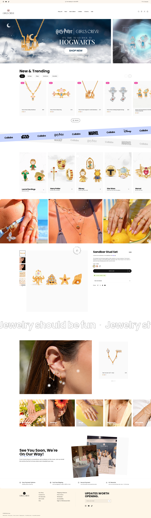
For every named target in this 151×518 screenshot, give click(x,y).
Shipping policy (21, 515)
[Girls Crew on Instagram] (85, 506)
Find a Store (60, 494)
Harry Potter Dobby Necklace (29, 109)
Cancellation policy (28, 515)
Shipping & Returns (62, 492)
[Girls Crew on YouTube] (88, 506)
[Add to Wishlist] (44, 106)
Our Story (41, 492)
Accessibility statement (36, 515)
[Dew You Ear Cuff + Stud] (113, 356)
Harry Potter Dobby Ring (56, 109)
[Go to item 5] (22, 281)
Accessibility (60, 499)
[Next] (123, 58)
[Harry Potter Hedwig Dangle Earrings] (118, 94)
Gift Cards (41, 499)
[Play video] (75, 222)
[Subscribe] (109, 501)
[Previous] (28, 58)
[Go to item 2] (22, 260)
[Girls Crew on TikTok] (91, 506)
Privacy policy (10, 515)
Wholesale (60, 496)
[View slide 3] (115, 381)
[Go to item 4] (22, 274)
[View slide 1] (112, 381)
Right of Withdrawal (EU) (63, 501)
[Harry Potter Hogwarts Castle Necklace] (89, 94)
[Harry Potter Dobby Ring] (61, 94)
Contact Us (42, 494)
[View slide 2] (113, 381)
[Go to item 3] (22, 267)
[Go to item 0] (22, 253)
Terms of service (16, 515)
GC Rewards (145, 1)
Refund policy (5, 515)
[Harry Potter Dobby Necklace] (32, 94)
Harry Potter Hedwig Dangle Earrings (115, 109)
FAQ (40, 501)
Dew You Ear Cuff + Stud (108, 373)
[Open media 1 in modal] (57, 281)
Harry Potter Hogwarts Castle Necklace (88, 109)
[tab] (22, 76)
